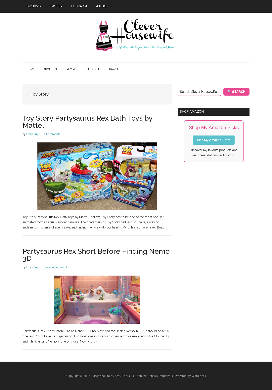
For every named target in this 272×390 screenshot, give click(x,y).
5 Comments (52, 134)
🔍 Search (236, 92)
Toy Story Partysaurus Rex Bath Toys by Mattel (88, 121)
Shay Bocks (122, 375)
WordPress (199, 375)
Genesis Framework (160, 375)
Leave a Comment (55, 267)
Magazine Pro (101, 375)
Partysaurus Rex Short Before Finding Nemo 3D (96, 254)
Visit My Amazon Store (214, 140)
